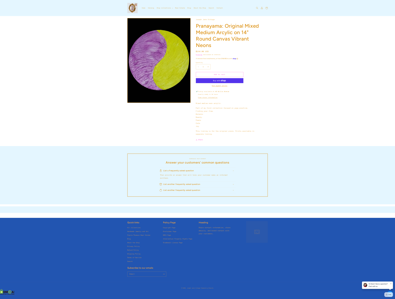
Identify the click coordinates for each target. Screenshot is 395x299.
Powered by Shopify (207, 288)
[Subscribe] (163, 274)
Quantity (199, 62)
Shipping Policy (134, 254)
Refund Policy (133, 250)
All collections (134, 227)
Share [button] (200, 140)
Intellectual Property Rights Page (177, 239)
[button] (165, 8)
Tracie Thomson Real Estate (138, 235)
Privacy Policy (133, 246)
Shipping (199, 54)
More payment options (219, 86)
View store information (208, 97)
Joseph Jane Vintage (193, 288)
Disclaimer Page (169, 231)
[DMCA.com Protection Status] (7, 294)
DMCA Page (167, 235)
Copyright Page (169, 227)
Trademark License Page (173, 242)
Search (130, 261)
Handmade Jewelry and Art (138, 231)
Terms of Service (134, 257)
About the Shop (133, 242)
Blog (129, 239)
